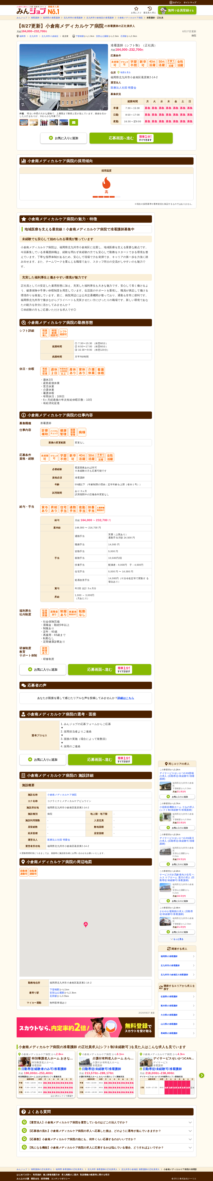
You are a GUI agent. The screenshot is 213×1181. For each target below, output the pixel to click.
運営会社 (35, 1179)
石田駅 (123, 36)
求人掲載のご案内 (70, 1175)
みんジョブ (22, 18)
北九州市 (33, 36)
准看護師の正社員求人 (41, 1169)
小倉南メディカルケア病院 (130, 18)
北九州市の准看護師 (73, 18)
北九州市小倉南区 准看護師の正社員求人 (140, 1169)
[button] (86, 925)
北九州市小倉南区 (50, 36)
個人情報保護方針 (51, 1175)
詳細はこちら (125, 698)
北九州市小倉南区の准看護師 (100, 18)
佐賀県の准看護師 (169, 997)
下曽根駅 (80, 36)
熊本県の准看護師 (169, 1006)
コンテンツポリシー (60, 1179)
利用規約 (37, 1175)
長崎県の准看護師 (169, 1033)
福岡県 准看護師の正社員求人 (70, 1169)
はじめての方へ (24, 1175)
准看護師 (35, 18)
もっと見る (178, 939)
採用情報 (45, 1179)
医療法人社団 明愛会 (123, 87)
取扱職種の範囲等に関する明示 (94, 1175)
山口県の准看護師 (169, 1024)
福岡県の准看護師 (51, 18)
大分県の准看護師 (169, 1015)
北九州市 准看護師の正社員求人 (103, 1169)
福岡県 (22, 36)
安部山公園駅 (102, 36)
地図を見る (125, 72)
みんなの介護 (23, 1179)
